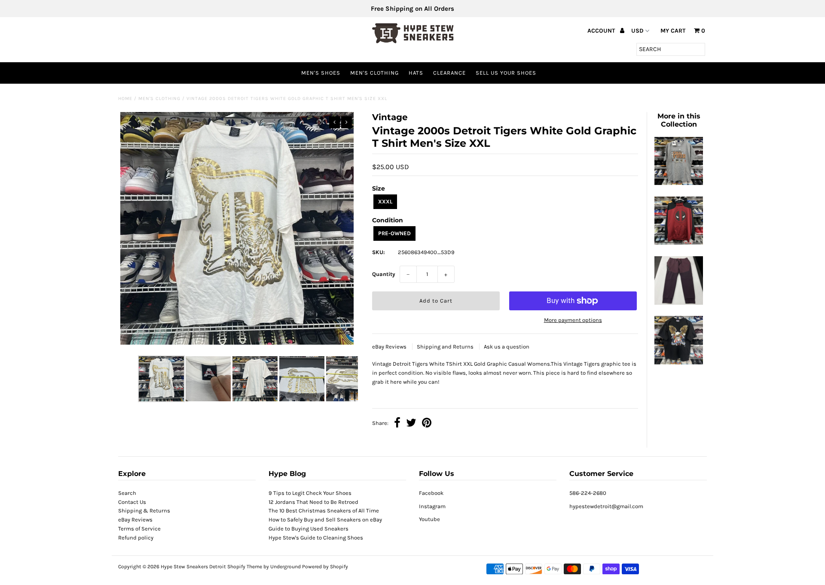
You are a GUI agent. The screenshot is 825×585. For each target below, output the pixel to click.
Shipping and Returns (446, 346)
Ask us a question (506, 346)
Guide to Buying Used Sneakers (308, 528)
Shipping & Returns (144, 510)
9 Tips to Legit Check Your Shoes (310, 493)
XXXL (385, 201)
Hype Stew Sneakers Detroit (193, 567)
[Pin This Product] (426, 423)
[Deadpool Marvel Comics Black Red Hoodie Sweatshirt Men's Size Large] (678, 242)
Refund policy (135, 537)
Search (127, 493)
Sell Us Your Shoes (506, 73)
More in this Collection (678, 120)
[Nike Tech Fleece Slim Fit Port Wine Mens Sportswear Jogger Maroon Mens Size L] (678, 303)
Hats (416, 73)
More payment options (573, 320)
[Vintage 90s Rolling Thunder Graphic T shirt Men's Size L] (678, 362)
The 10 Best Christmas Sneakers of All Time (324, 510)
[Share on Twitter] (411, 423)
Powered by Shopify (325, 567)
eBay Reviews (390, 346)
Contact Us (132, 502)
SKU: (378, 252)
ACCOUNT (602, 30)
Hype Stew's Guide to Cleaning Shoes (316, 537)
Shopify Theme (244, 567)
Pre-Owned (394, 233)
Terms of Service (139, 528)
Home (125, 98)
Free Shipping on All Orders (412, 8)
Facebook (431, 493)
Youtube (429, 519)
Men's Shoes (320, 73)
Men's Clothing (374, 73)
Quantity (383, 274)
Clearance (449, 73)
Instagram (432, 506)
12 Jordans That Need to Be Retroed (313, 502)
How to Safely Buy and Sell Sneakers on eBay (325, 519)
